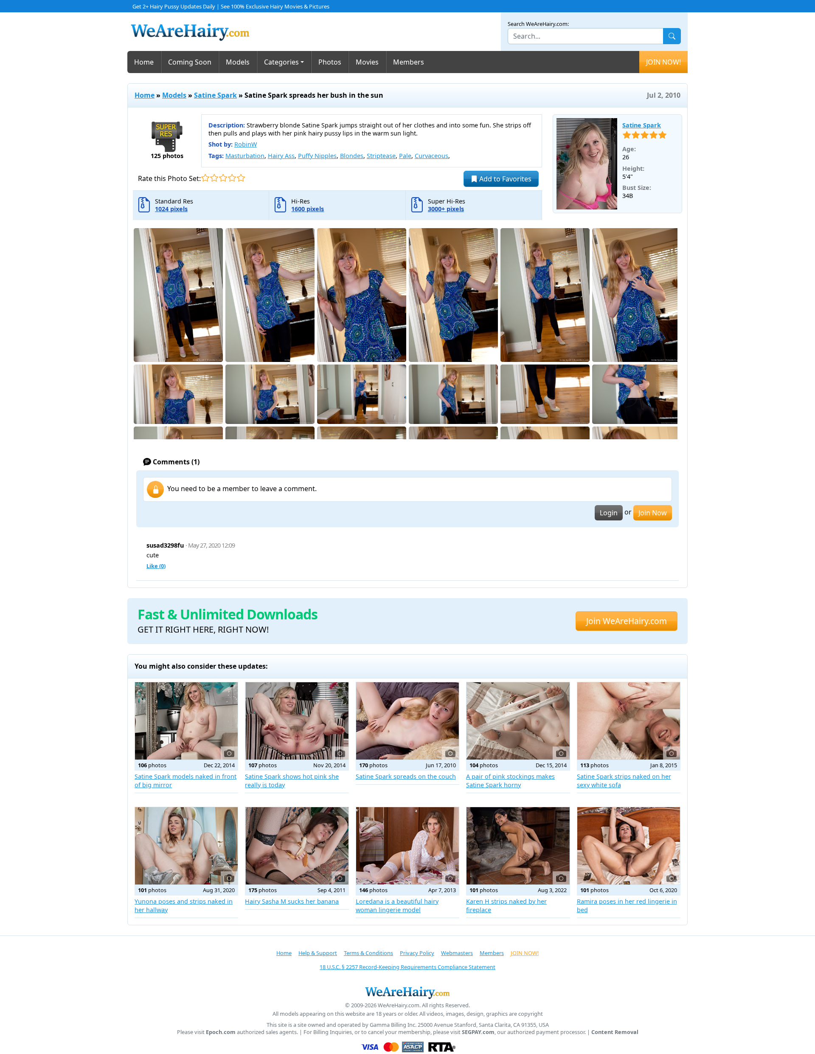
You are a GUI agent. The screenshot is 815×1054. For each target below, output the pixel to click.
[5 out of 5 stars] (240, 177)
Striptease (381, 156)
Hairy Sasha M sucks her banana (292, 901)
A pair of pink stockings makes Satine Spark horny (510, 780)
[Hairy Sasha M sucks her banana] (296, 846)
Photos (329, 62)
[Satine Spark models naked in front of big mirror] (186, 721)
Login (609, 512)
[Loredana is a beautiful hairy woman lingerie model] (407, 846)
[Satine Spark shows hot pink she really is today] (296, 721)
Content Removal (614, 1032)
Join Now (652, 512)
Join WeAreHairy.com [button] (626, 621)
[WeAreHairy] (407, 992)
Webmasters (457, 953)
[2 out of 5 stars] (214, 177)
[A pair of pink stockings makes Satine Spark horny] (518, 721)
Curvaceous (431, 156)
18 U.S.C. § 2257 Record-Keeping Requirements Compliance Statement (407, 967)
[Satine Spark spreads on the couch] (407, 721)
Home (144, 62)
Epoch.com (221, 1032)
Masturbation (244, 156)
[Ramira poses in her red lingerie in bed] (628, 846)
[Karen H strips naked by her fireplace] (518, 846)
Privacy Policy (417, 953)
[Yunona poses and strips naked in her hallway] (186, 846)
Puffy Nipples (317, 156)
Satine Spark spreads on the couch (406, 776)
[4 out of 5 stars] (232, 177)
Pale (405, 156)
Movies (367, 62)
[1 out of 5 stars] (205, 177)
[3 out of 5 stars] (223, 177)
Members (408, 62)
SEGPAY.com (478, 1032)
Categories (281, 62)
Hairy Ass (281, 156)
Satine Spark (215, 95)
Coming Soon (189, 62)
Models (238, 62)
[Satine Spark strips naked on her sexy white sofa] (628, 721)
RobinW (245, 144)
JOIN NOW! (663, 62)
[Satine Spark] (587, 164)
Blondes (351, 156)
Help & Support (317, 953)
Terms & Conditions (368, 953)
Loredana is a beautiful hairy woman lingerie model (397, 905)
